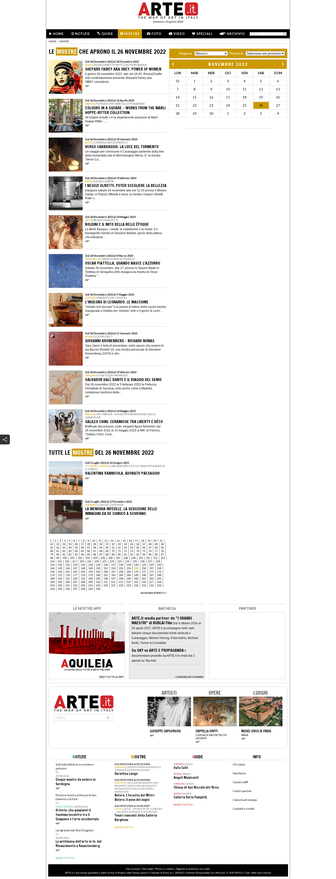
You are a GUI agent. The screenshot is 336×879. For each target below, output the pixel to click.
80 (57, 554)
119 (89, 561)
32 (113, 544)
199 (128, 578)
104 (95, 557)
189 (52, 578)
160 (60, 571)
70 (113, 551)
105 (103, 557)
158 (159, 568)
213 (121, 582)
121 (104, 561)
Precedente (173, 64)
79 (51, 554)
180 (98, 575)
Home (58, 34)
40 (162, 544)
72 (125, 551)
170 (136, 571)
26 (76, 544)
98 (51, 557)
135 (98, 564)
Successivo (282, 64)
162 (75, 571)
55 (137, 547)
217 (151, 582)
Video (179, 34)
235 (60, 588)
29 (94, 544)
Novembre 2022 (228, 64)
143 (159, 564)
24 (63, 544)
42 (57, 547)
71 (119, 551)
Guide (107, 34)
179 (90, 575)
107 (118, 557)
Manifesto (239, 773)
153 (121, 568)
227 (113, 585)
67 (94, 551)
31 (107, 544)
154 (128, 568)
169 (128, 571)
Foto (156, 34)
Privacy (159, 869)
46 (82, 547)
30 (100, 544)
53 (125, 547)
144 (52, 568)
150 (98, 568)
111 (148, 557)
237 (75, 588)
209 (90, 582)
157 (151, 568)
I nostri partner (242, 791)
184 (128, 575)
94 (143, 554)
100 (64, 557)
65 (82, 551)
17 (136, 540)
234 (52, 588)
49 (100, 547)
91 (125, 554)
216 (143, 582)
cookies (170, 869)
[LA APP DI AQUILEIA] (87, 678)
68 (100, 551)
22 (51, 544)
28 (88, 544)
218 (159, 582)
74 (137, 551)
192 (75, 578)
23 (57, 544)
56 (143, 547)
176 (67, 575)
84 (82, 554)
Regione (185, 53)
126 (142, 561)
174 (52, 575)
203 (159, 578)
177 (75, 575)
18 (142, 540)
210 (98, 582)
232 (151, 585)
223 (83, 585)
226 (106, 585)
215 (136, 582)
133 (83, 564)
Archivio (236, 34)
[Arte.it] (168, 10)
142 (151, 564)
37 (143, 544)
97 (162, 554)
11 (99, 540)
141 (144, 564)
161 (67, 571)
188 (159, 575)
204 (52, 582)
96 (156, 554)
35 (131, 544)
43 (63, 547)
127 (150, 561)
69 (107, 551)
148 (83, 568)
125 (135, 561)
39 (156, 544)
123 (119, 561)
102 (80, 557)
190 (60, 578)
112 (155, 557)
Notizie (82, 34)
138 (121, 564)
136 (106, 564)
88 (107, 554)
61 (57, 551)
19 (148, 540)
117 (74, 561)
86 (94, 554)
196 (106, 578)
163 (83, 571)
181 (106, 575)
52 (119, 547)
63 (70, 551)
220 (60, 585)
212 (113, 582)
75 (143, 551)
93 (137, 554)
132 (75, 564)
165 (98, 571)
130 (60, 564)
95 (150, 554)
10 (93, 540)
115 (60, 561)
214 (128, 582)
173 (159, 571)
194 (90, 578)
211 (106, 582)
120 (96, 561)
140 (136, 564)
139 (128, 564)
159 (52, 571)
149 (90, 568)
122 (112, 561)
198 (121, 578)
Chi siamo (239, 764)
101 (72, 557)
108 (125, 557)
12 (105, 540)
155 (136, 568)
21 (161, 540)
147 (75, 568)
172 (151, 571)
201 (144, 578)
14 (118, 540)
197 (113, 578)
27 (82, 544)
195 (98, 578)
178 (83, 575)
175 (60, 575)
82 (70, 554)
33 (119, 544)
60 (51, 551)
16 (130, 540)
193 (83, 578)
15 (124, 540)
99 (57, 557)
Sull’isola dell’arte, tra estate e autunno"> (76, 774)
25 (70, 544)
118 (82, 561)
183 (121, 575)
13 (111, 540)
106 (110, 557)
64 (76, 551)
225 (98, 585)
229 (128, 585)
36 (137, 544)
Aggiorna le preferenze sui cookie (193, 869)
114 (52, 561)
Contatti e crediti (243, 808)
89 (113, 554)
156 (144, 568)
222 (75, 585)
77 (156, 551)
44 (70, 547)
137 (113, 564)
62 (63, 551)
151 (106, 568)
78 (162, 551)
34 (125, 544)
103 (87, 557)
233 (159, 585)
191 (67, 578)
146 (67, 568)
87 (100, 554)
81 (63, 554)
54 (131, 547)
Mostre (131, 34)
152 (113, 568)
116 (67, 561)
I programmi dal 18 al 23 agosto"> (79, 838)
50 (107, 547)
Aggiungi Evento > (153, 592)
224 (90, 585)
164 (90, 571)
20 (154, 540)
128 (157, 561)
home (52, 41)
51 (113, 547)
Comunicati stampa (245, 799)
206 (67, 582)
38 (150, 544)
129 (52, 564)
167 (113, 571)
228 (121, 585)
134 (90, 564)
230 (136, 585)
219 (52, 585)
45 (76, 547)
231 (144, 585)
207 (75, 582)
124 (127, 561)
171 (144, 571)
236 (67, 588)
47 (88, 547)
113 (163, 557)
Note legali (147, 869)
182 (113, 575)
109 (133, 557)
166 (106, 571)
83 (76, 554)
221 (67, 585)
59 (162, 547)
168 (121, 571)
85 (88, 554)
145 (60, 568)
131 (67, 564)
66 (88, 551)
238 (83, 588)
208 (83, 582)
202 (151, 578)
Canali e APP (240, 782)
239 (90, 588)
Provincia (236, 53)
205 (60, 582)
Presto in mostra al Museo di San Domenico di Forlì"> (77, 807)
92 (131, 554)
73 (131, 551)
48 (94, 547)
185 (136, 575)
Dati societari (132, 869)
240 (98, 588)
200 (136, 578)
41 (51, 547)
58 (156, 547)
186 (144, 575)
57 (150, 547)
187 (151, 575)
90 (119, 554)
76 (150, 551)
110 (141, 557)
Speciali (204, 34)
